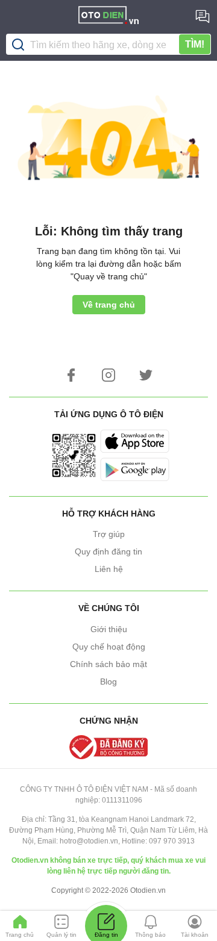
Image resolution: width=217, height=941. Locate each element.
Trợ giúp (109, 534)
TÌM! (194, 44)
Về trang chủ (109, 304)
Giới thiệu (108, 629)
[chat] (202, 16)
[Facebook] (71, 375)
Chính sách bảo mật (108, 664)
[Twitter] (146, 375)
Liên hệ (109, 569)
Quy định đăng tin (108, 551)
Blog (108, 681)
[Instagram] (108, 375)
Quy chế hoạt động (108, 646)
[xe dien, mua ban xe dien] (108, 17)
